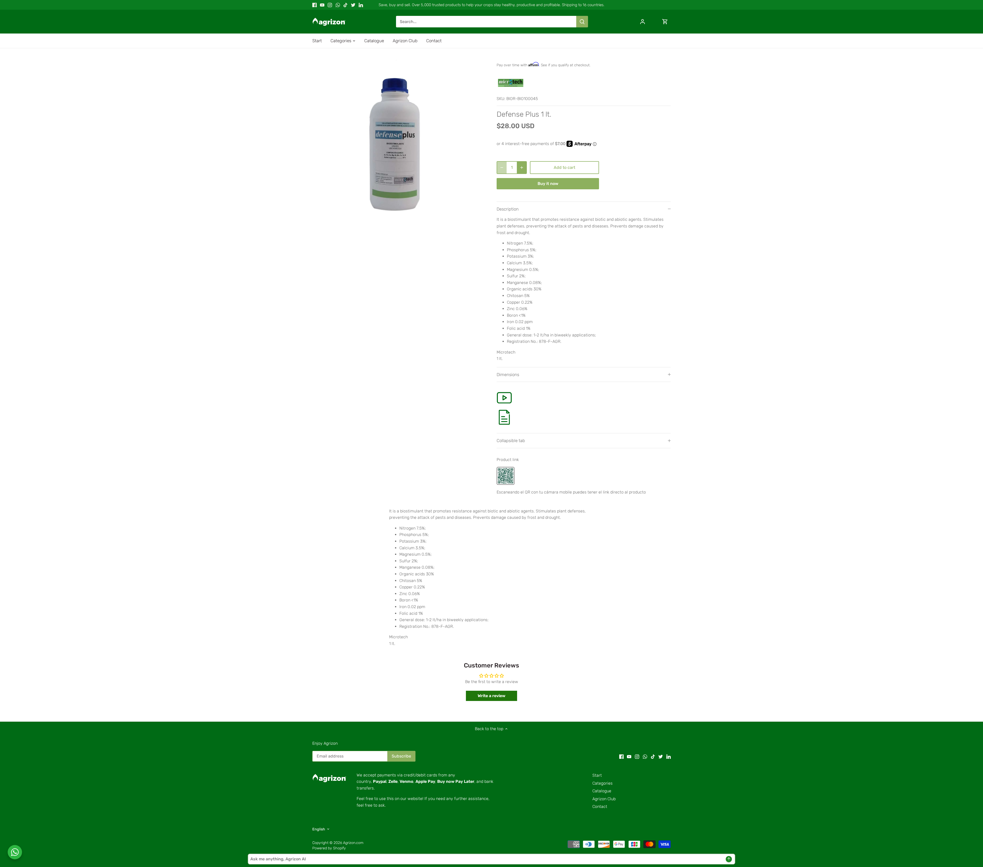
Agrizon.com (353, 843)
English (318, 829)
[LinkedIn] (361, 5)
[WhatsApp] (338, 5)
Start (597, 775)
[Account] (642, 22)
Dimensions (508, 374)
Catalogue (601, 790)
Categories (602, 783)
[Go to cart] (665, 22)
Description (508, 209)
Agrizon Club (604, 798)
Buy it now (548, 183)
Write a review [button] (491, 695)
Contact (599, 806)
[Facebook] (314, 5)
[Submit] (582, 21)
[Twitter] (353, 5)
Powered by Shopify (329, 848)
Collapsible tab (511, 440)
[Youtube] (322, 5)
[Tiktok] (345, 5)
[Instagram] (330, 5)
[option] (398, 144)
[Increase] (522, 167)
